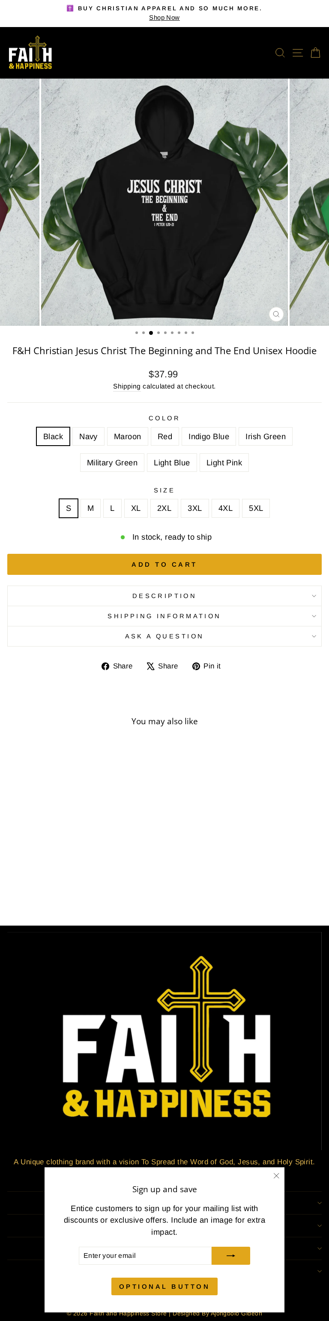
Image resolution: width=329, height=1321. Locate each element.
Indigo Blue (208, 436)
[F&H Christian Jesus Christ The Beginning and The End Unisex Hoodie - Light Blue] (97, 896)
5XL (256, 508)
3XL (195, 508)
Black (53, 436)
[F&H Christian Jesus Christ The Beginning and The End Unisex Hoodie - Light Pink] (107, 896)
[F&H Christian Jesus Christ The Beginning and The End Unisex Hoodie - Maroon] (48, 896)
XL (136, 508)
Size (165, 490)
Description (164, 595)
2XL (164, 508)
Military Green (112, 462)
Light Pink (224, 462)
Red (165, 436)
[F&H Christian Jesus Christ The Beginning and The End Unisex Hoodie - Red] (58, 896)
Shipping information (164, 616)
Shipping (127, 386)
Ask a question (164, 636)
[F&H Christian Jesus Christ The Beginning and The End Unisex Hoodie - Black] (28, 896)
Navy (88, 436)
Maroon (127, 436)
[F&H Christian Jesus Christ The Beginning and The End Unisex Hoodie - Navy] (38, 896)
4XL (225, 508)
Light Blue (172, 462)
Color (164, 418)
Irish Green (265, 436)
